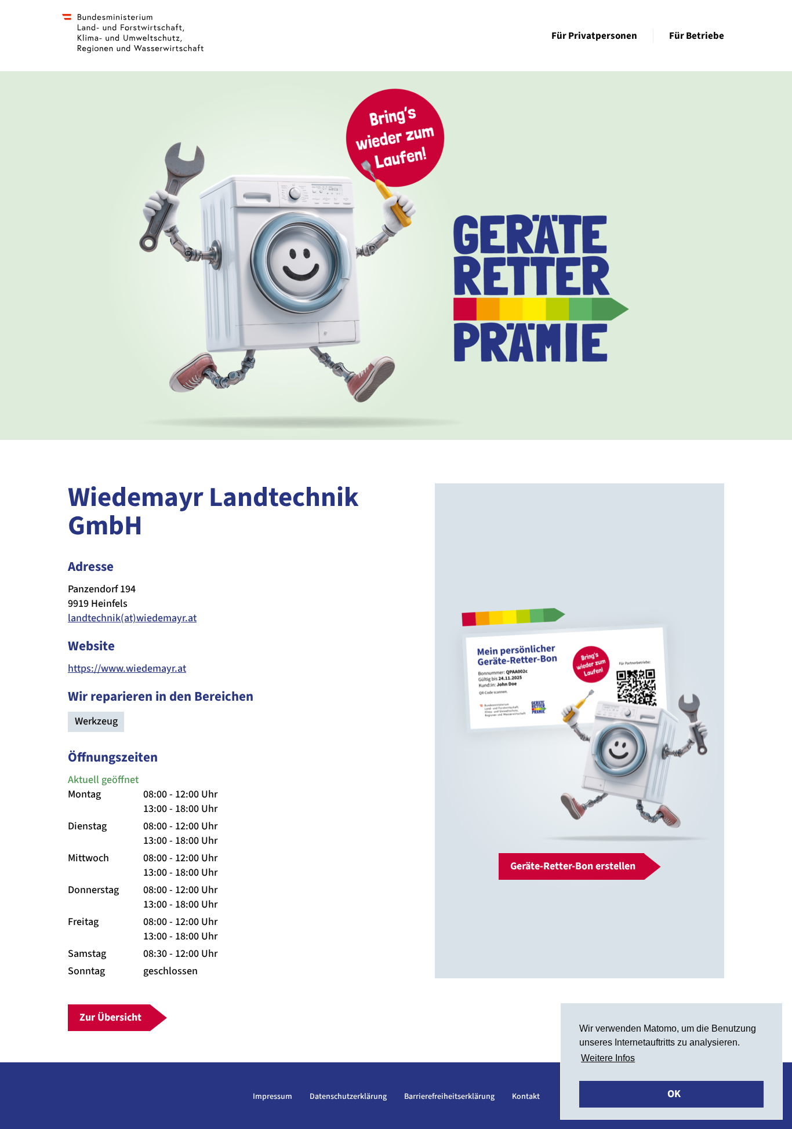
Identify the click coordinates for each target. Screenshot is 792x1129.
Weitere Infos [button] (608, 1058)
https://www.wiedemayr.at (127, 668)
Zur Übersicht (110, 1017)
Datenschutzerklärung (348, 1096)
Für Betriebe (696, 36)
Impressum (272, 1096)
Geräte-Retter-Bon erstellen (572, 866)
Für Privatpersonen (594, 36)
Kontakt (526, 1096)
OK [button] (674, 1094)
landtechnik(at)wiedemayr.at (132, 618)
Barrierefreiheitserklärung (449, 1096)
